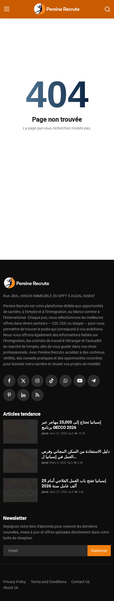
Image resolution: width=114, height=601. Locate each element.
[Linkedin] (23, 395)
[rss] (37, 395)
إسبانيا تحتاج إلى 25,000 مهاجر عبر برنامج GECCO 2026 (71, 425)
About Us (10, 587)
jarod (45, 433)
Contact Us (80, 582)
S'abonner (99, 551)
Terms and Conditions (49, 582)
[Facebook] (9, 381)
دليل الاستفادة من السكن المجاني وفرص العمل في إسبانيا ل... (76, 454)
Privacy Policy (14, 582)
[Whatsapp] (65, 381)
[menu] (6, 9)
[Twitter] (23, 381)
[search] (107, 9)
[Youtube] (79, 381)
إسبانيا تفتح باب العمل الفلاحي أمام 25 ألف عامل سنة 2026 (74, 483)
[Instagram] (37, 381)
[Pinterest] (9, 395)
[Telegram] (93, 381)
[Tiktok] (51, 381)
